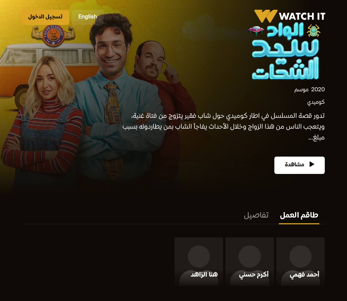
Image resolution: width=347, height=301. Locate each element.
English (87, 17)
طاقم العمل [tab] (299, 216)
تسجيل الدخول (45, 17)
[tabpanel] (173, 262)
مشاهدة (295, 165)
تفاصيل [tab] (256, 216)
